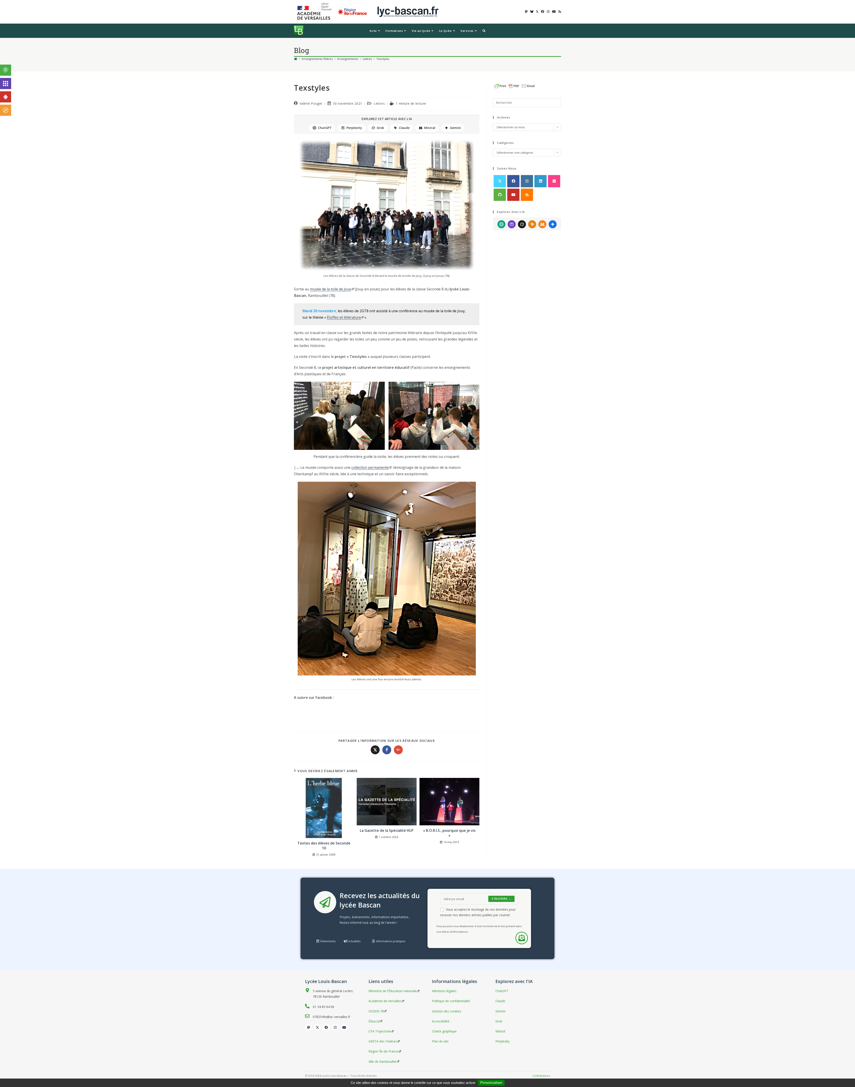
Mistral (429, 128)
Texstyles (383, 59)
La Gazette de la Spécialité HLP (386, 830)
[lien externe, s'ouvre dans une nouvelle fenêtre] (315, 11)
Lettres (379, 103)
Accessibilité (440, 1021)
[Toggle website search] (484, 31)
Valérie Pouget (311, 103)
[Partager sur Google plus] (398, 749)
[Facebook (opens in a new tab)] (543, 11)
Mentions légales (444, 991)
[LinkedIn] (540, 181)
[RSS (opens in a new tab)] (559, 11)
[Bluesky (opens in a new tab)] (532, 11)
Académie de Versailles (384, 1001)
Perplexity (354, 128)
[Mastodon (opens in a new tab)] (526, 11)
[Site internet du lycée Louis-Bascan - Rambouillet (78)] (408, 11)
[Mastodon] (308, 1027)
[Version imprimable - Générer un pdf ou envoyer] (514, 86)
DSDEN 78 (376, 1011)
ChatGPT (325, 128)
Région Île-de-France (383, 1051)
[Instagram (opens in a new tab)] (548, 11)
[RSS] (527, 195)
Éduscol (374, 1021)
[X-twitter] (317, 1027)
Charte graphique (444, 1031)
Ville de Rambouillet (382, 1061)
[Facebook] (513, 181)
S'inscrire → (501, 899)
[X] (500, 181)
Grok (380, 128)
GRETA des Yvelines (382, 1041)
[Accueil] (295, 59)
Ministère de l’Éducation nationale (392, 991)
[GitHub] (500, 195)
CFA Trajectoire (379, 1031)
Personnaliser (491, 1083)
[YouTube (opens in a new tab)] (554, 11)
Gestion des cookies (446, 1011)
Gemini (455, 128)
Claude (404, 128)
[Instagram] (527, 181)
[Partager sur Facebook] (386, 749)
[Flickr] (554, 181)
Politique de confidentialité (451, 1001)
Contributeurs (541, 1076)
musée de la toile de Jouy (330, 289)
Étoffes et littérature (344, 317)
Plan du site (440, 1041)
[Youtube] (513, 195)
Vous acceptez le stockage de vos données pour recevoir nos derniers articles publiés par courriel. (478, 912)
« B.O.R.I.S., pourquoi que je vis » (449, 833)
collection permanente (370, 467)
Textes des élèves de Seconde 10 (323, 845)
